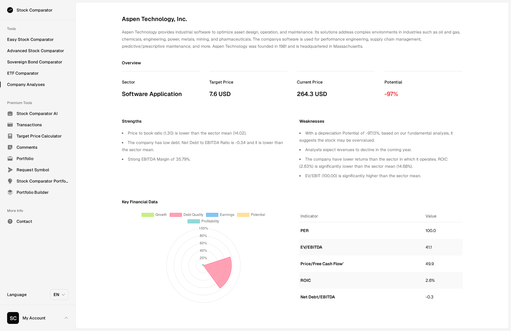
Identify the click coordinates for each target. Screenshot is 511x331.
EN (56, 294)
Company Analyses (26, 84)
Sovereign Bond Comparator (34, 62)
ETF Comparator (23, 73)
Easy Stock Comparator (30, 39)
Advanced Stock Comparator (35, 50)
